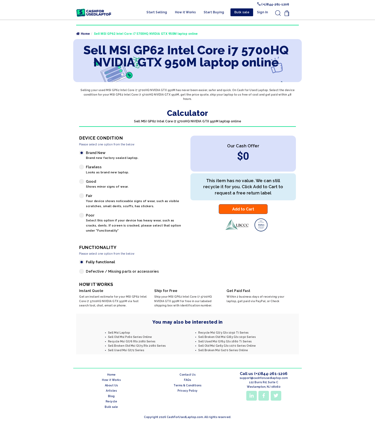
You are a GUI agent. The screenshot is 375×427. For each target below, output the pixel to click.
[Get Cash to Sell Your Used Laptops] (93, 10)
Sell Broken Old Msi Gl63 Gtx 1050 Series (227, 336)
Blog (111, 396)
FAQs (187, 379)
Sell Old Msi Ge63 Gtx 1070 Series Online (227, 345)
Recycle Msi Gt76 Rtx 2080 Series (131, 341)
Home (85, 34)
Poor (133, 222)
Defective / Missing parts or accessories (122, 271)
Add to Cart (243, 209)
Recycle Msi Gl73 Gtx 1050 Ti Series (223, 332)
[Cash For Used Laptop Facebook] (263, 396)
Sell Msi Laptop (119, 332)
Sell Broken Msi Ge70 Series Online (223, 350)
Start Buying (214, 12)
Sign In (262, 12)
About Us (111, 385)
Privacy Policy (188, 390)
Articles (111, 390)
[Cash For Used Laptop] (235, 230)
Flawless (107, 169)
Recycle (111, 401)
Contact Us (187, 374)
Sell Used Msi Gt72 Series (126, 350)
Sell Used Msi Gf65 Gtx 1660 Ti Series (225, 341)
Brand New (112, 155)
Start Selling (156, 12)
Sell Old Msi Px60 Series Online (130, 336)
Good (107, 184)
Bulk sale (241, 12)
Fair (132, 201)
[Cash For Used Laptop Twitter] (276, 396)
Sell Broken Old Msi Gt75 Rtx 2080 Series (137, 345)
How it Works (185, 12)
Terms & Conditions (187, 385)
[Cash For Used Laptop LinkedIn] (251, 396)
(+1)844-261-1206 (275, 4)
